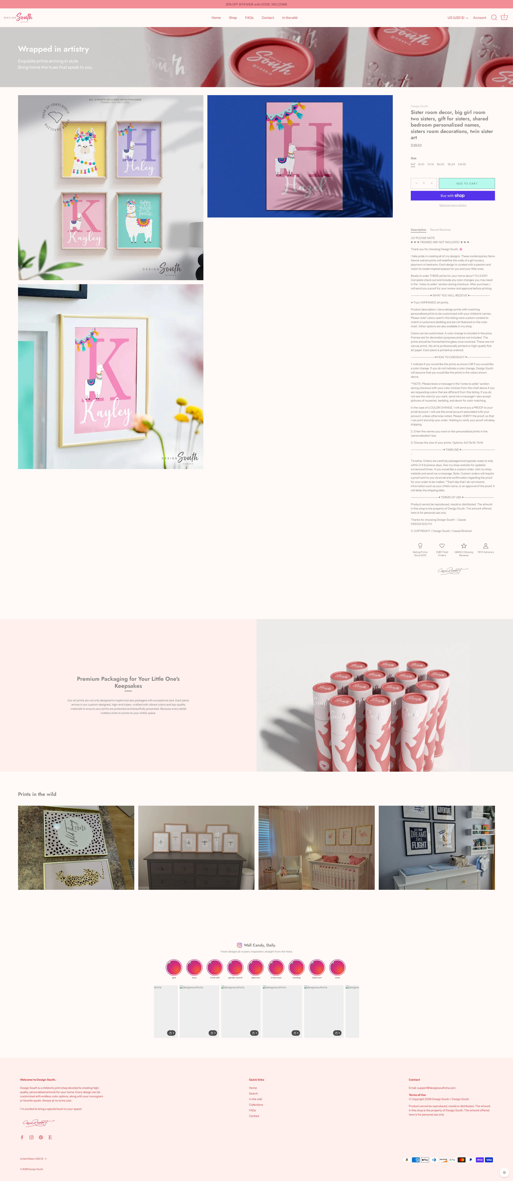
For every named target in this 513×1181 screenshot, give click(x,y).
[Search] (494, 17)
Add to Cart (467, 183)
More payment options (452, 205)
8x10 (421, 164)
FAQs (249, 18)
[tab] (420, 230)
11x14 (430, 164)
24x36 (462, 164)
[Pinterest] (41, 1137)
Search (253, 1093)
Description (418, 230)
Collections (256, 1104)
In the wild (289, 18)
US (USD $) (456, 18)
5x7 (413, 164)
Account (479, 18)
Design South (419, 106)
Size (413, 158)
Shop (233, 18)
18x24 (451, 164)
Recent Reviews (440, 230)
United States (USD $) (31, 1158)
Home (216, 18)
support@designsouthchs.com (436, 1088)
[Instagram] (31, 1137)
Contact (268, 18)
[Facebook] (22, 1137)
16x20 (440, 164)
